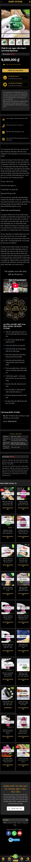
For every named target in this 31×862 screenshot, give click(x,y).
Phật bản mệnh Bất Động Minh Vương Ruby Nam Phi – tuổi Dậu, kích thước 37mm (23, 617)
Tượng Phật (10, 463)
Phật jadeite (25, 466)
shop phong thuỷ (6, 473)
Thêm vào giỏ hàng (15, 70)
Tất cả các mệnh (15, 447)
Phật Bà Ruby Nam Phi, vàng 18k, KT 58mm (8, 731)
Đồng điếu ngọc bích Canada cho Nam (23, 646)
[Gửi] (27, 820)
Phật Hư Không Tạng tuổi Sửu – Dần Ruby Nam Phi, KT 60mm (23, 731)
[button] (1, 1)
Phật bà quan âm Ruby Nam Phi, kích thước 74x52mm (23, 531)
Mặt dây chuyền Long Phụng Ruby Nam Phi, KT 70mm (23, 503)
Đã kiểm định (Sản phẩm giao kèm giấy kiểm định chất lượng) (19, 439)
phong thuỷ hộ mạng (22, 470)
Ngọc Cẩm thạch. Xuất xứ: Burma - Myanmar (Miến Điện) (18, 443)
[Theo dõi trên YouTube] (19, 833)
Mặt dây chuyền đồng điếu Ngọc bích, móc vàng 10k (23, 674)
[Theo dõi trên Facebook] (8, 833)
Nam (12, 436)
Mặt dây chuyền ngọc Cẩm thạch (10, 462)
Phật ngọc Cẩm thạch (13, 460)
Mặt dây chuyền (24, 460)
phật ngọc (12, 468)
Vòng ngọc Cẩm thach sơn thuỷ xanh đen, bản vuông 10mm (23, 560)
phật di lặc (7, 466)
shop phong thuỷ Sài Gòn (17, 473)
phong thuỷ (14, 470)
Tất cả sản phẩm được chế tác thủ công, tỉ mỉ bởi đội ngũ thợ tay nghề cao (16, 370)
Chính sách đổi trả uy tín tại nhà (15, 345)
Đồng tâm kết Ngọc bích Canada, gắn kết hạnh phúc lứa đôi (7, 503)
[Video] (27, 640)
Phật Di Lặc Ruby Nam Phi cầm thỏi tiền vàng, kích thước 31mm (8, 560)
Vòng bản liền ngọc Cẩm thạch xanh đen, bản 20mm (7, 703)
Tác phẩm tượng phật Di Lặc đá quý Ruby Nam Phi (8, 760)
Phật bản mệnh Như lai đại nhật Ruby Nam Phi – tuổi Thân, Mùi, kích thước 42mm (7, 646)
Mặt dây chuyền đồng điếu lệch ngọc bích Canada (23, 589)
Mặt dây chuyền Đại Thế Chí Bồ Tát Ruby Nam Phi (7, 674)
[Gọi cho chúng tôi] (14, 833)
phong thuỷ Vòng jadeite (21, 471)
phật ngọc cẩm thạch (20, 468)
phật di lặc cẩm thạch (16, 466)
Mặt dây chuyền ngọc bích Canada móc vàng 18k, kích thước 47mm (7, 531)
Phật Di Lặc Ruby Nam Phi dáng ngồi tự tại (8, 589)
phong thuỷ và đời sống (8, 471)
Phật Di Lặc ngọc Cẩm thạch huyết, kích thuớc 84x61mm (23, 703)
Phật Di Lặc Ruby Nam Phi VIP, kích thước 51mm (8, 617)
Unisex (19, 436)
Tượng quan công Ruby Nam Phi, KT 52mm (23, 760)
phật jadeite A (5, 468)
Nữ (15, 436)
